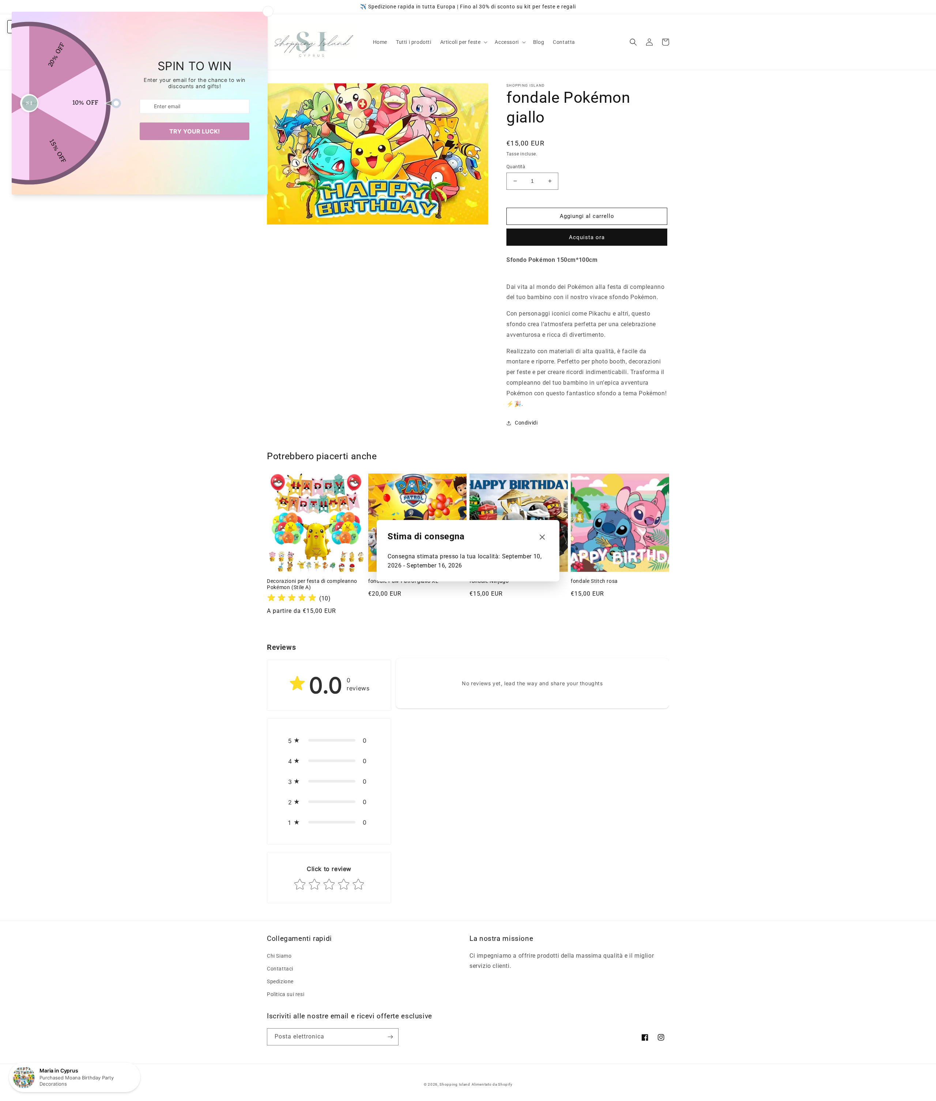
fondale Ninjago (489, 581)
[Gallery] (377, 154)
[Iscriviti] (390, 1036)
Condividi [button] (526, 423)
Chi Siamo (279, 956)
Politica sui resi (285, 994)
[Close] (542, 537)
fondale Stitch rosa (594, 581)
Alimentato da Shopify (492, 1084)
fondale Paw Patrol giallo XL (403, 581)
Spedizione (280, 981)
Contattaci (280, 969)
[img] (292, 598)
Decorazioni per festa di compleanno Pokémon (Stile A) (312, 584)
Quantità (515, 166)
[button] (463, 42)
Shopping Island (454, 1084)
